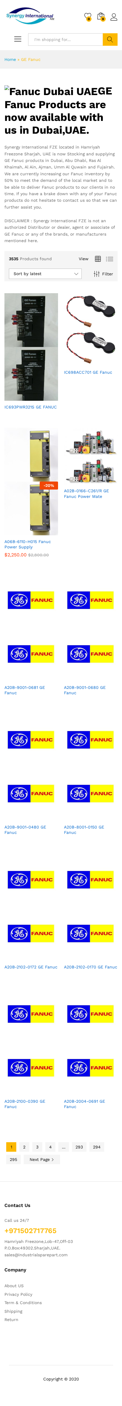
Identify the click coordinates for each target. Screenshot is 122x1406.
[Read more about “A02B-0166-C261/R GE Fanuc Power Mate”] (76, 481)
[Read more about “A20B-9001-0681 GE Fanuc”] (17, 678)
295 (13, 1159)
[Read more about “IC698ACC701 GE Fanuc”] (76, 362)
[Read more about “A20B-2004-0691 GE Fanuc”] (76, 1091)
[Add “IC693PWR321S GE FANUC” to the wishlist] (44, 397)
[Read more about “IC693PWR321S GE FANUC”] (17, 397)
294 (97, 1147)
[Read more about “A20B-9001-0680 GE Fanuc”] (76, 678)
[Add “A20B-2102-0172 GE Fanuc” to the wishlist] (44, 957)
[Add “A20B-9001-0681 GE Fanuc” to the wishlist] (44, 678)
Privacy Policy (18, 1294)
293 (79, 1147)
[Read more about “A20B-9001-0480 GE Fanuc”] (17, 817)
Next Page (40, 1159)
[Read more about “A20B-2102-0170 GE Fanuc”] (76, 957)
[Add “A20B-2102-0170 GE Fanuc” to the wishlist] (104, 957)
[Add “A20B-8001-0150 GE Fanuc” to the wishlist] (104, 817)
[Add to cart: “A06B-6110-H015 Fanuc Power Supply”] (17, 532)
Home (10, 59)
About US (14, 1285)
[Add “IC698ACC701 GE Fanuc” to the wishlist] (104, 362)
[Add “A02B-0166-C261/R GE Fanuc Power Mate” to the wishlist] (104, 481)
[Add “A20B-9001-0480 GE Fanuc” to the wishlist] (44, 817)
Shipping (13, 1311)
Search (110, 39)
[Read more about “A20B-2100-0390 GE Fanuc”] (17, 1091)
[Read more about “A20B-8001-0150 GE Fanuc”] (76, 817)
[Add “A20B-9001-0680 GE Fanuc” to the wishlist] (104, 678)
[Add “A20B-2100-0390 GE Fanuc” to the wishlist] (44, 1091)
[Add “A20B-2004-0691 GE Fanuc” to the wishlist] (104, 1091)
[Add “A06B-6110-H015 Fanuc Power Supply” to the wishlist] (44, 532)
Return (11, 1319)
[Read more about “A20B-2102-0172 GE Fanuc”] (17, 957)
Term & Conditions (23, 1302)
